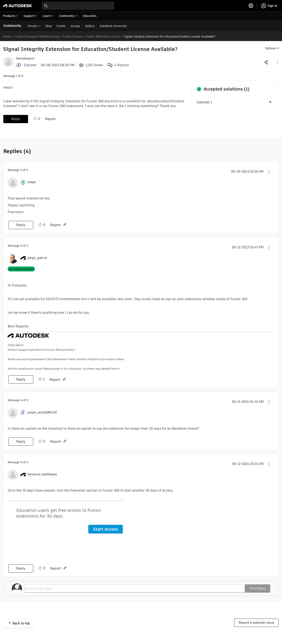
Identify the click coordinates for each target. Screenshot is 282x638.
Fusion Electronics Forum (103, 36)
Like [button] (35, 118)
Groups (75, 26)
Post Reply (257, 588)
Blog (49, 26)
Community (12, 25)
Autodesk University (113, 26)
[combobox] (78, 6)
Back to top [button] (21, 623)
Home (7, 36)
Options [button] (270, 48)
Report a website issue (256, 622)
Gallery (90, 26)
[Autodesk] (17, 6)
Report (50, 119)
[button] (277, 62)
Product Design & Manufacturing (37, 36)
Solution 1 (204, 102)
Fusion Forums (72, 36)
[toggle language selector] (251, 5)
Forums (32, 26)
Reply (15, 119)
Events (61, 26)
